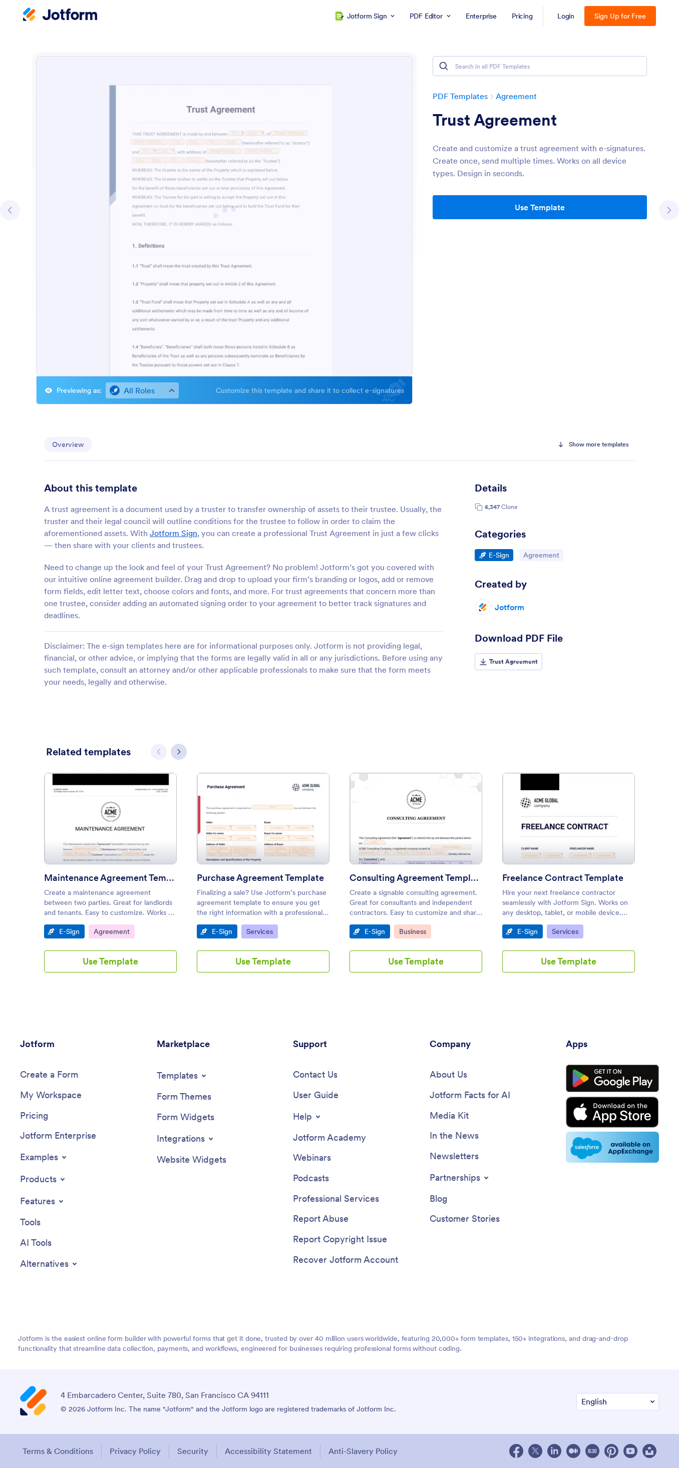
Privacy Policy (135, 1451)
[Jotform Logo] (60, 15)
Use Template (540, 207)
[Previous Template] (10, 210)
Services (262, 931)
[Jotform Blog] (592, 1451)
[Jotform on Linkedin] (554, 1451)
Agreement (516, 96)
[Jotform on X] (535, 1451)
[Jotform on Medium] (573, 1451)
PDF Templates (460, 96)
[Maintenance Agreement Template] (110, 818)
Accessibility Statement (268, 1451)
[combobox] (142, 390)
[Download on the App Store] (612, 1112)
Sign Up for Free (620, 16)
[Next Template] (669, 210)
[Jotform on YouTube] (630, 1451)
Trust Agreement (495, 120)
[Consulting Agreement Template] (416, 818)
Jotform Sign (173, 533)
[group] (110, 881)
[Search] (444, 66)
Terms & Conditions (58, 1451)
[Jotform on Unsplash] (649, 1451)
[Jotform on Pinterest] (611, 1451)
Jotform (509, 607)
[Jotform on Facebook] (516, 1451)
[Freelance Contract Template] (568, 818)
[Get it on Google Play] (612, 1079)
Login (566, 16)
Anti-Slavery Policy (363, 1451)
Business (415, 931)
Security (192, 1451)
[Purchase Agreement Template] (263, 818)
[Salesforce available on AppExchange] (612, 1147)
